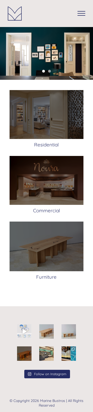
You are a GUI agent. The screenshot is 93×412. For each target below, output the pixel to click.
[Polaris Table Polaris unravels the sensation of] (24, 353)
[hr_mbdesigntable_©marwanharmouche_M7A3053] (46, 223)
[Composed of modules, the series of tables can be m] (68, 331)
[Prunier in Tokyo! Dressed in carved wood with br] (46, 353)
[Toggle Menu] (81, 13)
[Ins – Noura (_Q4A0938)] (46, 157)
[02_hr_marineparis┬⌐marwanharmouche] (46, 92)
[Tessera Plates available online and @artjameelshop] (24, 331)
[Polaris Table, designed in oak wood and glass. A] (46, 331)
